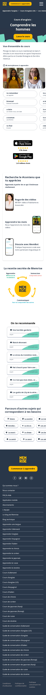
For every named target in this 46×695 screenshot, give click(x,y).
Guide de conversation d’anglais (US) (17, 631)
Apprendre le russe (10, 563)
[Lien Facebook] (14, 478)
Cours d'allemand (9, 572)
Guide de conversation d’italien (15, 645)
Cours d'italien (8, 592)
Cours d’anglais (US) (28, 11)
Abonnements (8, 505)
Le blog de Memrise (10, 514)
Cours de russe (9, 616)
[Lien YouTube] (25, 478)
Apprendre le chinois (11, 548)
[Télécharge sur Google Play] (23, 156)
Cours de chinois (9, 597)
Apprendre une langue (12, 524)
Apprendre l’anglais (10, 11)
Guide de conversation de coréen (16, 655)
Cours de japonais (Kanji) (12, 606)
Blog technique (9, 519)
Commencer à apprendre (20, 4)
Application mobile (10, 500)
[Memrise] (4, 3)
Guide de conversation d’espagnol (16, 640)
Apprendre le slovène (11, 568)
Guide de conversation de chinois (16, 650)
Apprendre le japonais (11, 558)
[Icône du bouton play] (14, 78)
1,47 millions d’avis (23, 163)
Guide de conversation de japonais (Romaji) (20, 660)
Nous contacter (9, 490)
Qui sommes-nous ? (10, 485)
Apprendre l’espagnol (11, 539)
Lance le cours (23, 36)
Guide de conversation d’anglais (15, 635)
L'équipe (6, 510)
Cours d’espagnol (10, 587)
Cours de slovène (9, 621)
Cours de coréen (9, 602)
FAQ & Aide (7, 495)
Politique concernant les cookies (35, 684)
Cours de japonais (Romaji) (13, 611)
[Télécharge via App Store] (23, 143)
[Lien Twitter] (20, 478)
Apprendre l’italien (10, 543)
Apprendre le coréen (11, 553)
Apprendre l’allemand (11, 529)
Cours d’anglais (9, 577)
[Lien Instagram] (31, 478)
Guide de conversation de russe (15, 669)
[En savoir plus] (41, 3)
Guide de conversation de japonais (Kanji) (19, 664)
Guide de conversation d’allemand (16, 626)
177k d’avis (23, 150)
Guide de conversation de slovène (16, 674)
